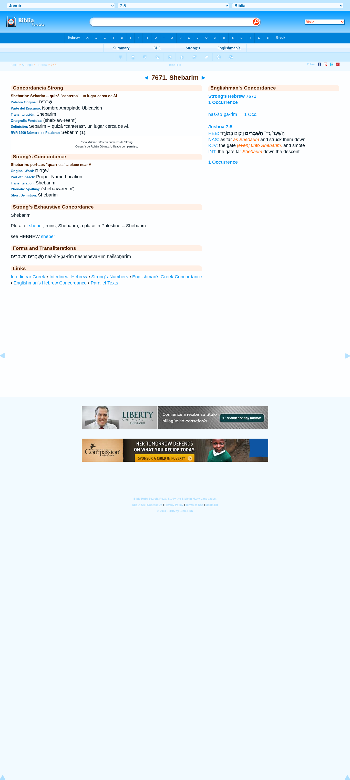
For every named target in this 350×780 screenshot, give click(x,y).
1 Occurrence (223, 162)
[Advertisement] (175, 365)
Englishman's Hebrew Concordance (50, 282)
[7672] (343, 367)
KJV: (213, 145)
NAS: (213, 139)
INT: (212, 151)
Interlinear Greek (28, 276)
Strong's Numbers (109, 276)
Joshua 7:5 (220, 126)
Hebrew (41, 65)
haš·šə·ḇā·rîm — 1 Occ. (233, 114)
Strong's (27, 65)
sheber (36, 225)
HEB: (213, 133)
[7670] (6, 367)
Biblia (14, 65)
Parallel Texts (104, 282)
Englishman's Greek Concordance (167, 276)
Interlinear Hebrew (68, 276)
